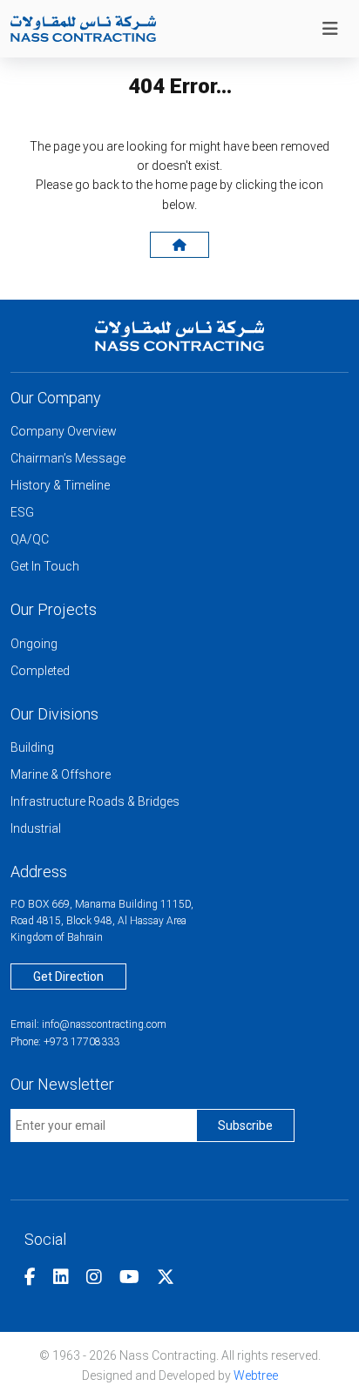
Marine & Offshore (60, 774)
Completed (40, 671)
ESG (22, 512)
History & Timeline (60, 485)
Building (32, 747)
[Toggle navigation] (330, 29)
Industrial (35, 828)
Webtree (256, 1375)
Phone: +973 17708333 (64, 1042)
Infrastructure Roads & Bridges (95, 801)
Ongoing (34, 644)
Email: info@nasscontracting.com (88, 1024)
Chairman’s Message (67, 458)
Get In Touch (44, 566)
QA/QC (29, 539)
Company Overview (63, 431)
